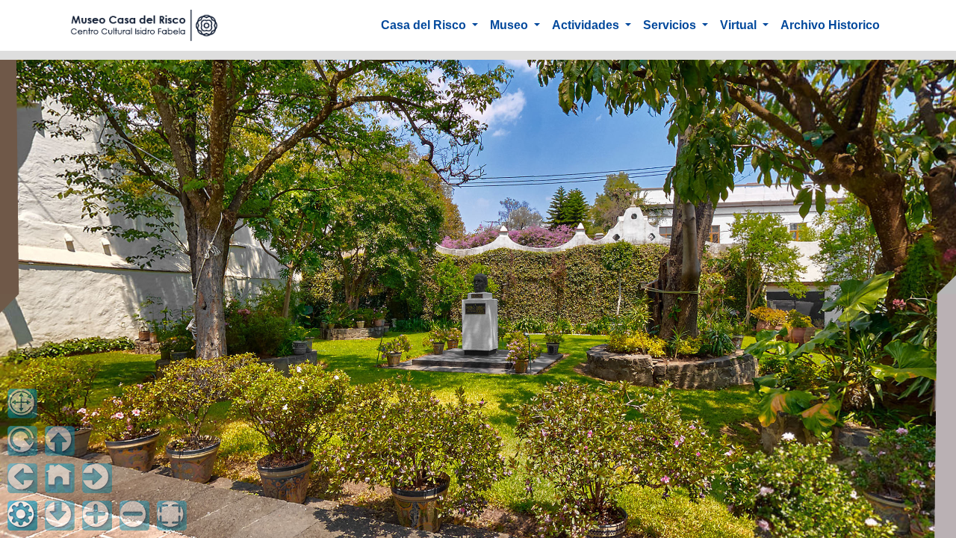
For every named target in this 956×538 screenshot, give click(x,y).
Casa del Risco (425, 25)
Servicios (671, 25)
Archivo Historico (830, 25)
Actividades (587, 25)
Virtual (740, 25)
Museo (510, 25)
